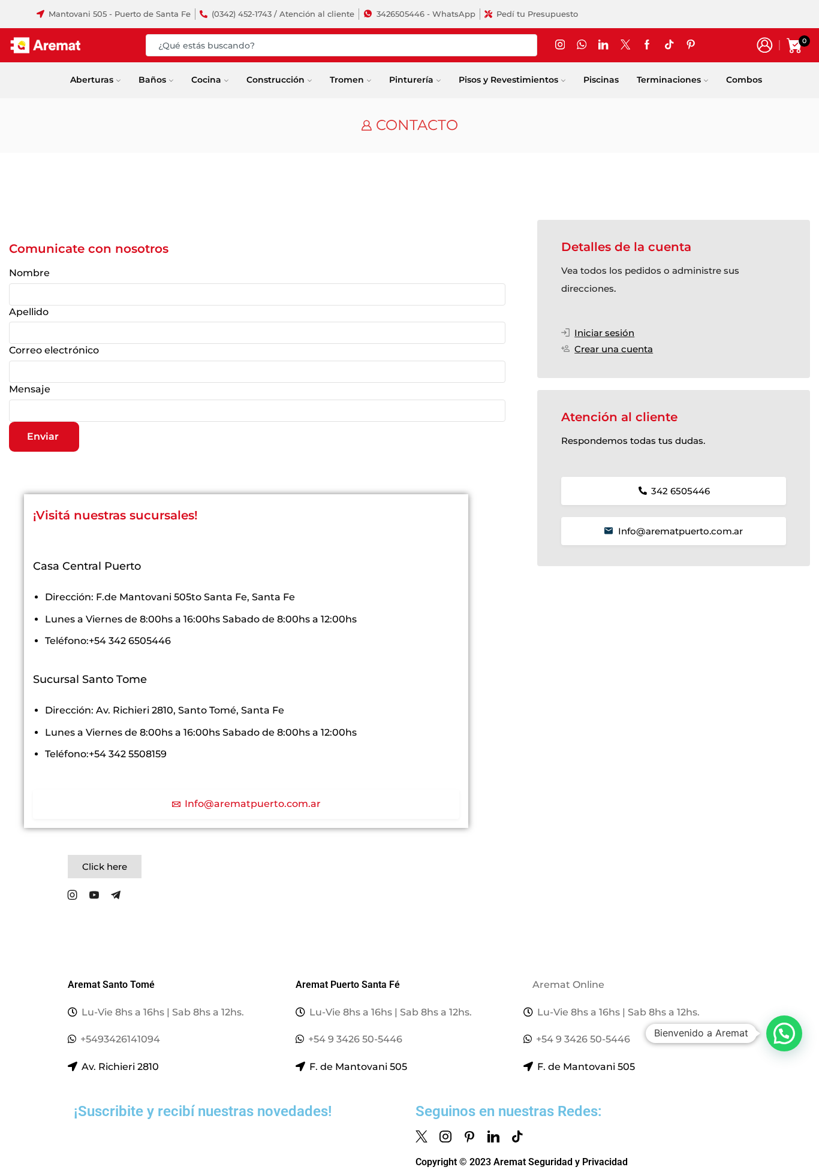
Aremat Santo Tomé (111, 984)
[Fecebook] (647, 45)
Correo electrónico (54, 350)
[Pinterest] (469, 1136)
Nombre (29, 273)
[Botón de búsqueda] (526, 45)
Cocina (206, 79)
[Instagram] (560, 45)
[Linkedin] (493, 1136)
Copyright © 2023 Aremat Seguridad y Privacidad (521, 1162)
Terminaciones (669, 79)
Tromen (347, 79)
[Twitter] (625, 45)
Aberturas (91, 79)
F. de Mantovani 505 (358, 1066)
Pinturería (411, 79)
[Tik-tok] (517, 1136)
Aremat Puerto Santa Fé (348, 984)
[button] (104, 866)
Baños (152, 79)
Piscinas (601, 79)
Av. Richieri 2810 (120, 1066)
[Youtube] (94, 895)
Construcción (275, 79)
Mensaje (29, 389)
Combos (744, 79)
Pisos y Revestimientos (508, 79)
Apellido (29, 312)
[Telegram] (116, 895)
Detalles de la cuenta (626, 247)
